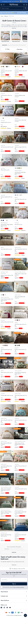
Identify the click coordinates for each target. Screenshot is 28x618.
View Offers (24, 1)
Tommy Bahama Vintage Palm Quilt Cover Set (20, 373)
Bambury (17, 347)
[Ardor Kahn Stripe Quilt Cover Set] (21, 312)
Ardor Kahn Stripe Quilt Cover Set (20, 325)
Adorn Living (18, 247)
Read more (14, 28)
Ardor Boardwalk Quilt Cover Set (6, 350)
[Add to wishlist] (12, 54)
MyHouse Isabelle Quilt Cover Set (6, 197)
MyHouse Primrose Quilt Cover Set (21, 466)
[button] (7, 49)
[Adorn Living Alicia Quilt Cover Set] (7, 410)
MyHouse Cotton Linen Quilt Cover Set (6, 71)
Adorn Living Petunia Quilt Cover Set (21, 249)
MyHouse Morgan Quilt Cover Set (21, 147)
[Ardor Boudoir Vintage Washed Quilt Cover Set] (7, 212)
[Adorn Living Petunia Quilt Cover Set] (21, 239)
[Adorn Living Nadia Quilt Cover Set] (21, 386)
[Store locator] (24, 4)
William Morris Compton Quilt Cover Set (20, 274)
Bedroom (6, 16)
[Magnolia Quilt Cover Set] (7, 110)
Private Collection (5, 297)
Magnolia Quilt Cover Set (6, 122)
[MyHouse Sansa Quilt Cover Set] (7, 137)
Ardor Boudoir (18, 170)
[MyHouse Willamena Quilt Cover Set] (21, 86)
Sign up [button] (14, 583)
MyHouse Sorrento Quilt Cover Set (21, 420)
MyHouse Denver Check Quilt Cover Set (20, 120)
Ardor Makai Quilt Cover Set (6, 249)
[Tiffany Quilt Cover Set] (7, 160)
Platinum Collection (5, 510)
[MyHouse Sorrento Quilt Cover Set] (21, 410)
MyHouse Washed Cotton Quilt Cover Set (21, 71)
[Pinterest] (7, 607)
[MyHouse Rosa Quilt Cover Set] (21, 479)
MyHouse (3, 69)
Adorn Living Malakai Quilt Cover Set (20, 297)
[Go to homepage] (14, 5)
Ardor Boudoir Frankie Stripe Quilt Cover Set (20, 173)
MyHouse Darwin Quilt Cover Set (6, 96)
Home (2, 16)
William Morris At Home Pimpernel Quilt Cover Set (19, 443)
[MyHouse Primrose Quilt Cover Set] (21, 456)
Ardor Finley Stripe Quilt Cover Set (20, 200)
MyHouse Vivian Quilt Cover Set (7, 322)
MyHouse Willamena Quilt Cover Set (20, 96)
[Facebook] (1, 607)
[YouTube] (10, 607)
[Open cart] (26, 4)
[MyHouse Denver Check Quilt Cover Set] (21, 110)
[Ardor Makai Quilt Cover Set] (7, 239)
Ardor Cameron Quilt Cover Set (7, 372)
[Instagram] (4, 607)
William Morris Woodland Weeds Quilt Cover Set (6, 489)
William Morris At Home (20, 272)
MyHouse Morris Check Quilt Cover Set (20, 535)
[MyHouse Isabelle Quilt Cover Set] (7, 187)
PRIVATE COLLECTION (19, 510)
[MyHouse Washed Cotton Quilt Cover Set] (21, 59)
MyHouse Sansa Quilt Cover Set (7, 147)
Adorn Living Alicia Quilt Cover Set (7, 420)
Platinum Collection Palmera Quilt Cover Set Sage (6, 512)
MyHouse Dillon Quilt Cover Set (7, 395)
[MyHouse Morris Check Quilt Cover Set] (21, 525)
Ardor (16, 197)
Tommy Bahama (18, 370)
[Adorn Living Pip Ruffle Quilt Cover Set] (7, 433)
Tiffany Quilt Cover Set (5, 170)
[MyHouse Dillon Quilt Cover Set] (7, 386)
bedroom (9, 25)
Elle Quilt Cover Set (18, 224)
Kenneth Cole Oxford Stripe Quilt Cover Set (6, 535)
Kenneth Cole (4, 533)
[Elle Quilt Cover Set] (21, 212)
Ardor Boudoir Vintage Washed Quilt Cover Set (7, 225)
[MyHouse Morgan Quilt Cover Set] (21, 137)
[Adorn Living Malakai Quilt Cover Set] (21, 287)
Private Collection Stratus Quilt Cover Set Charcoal (20, 512)
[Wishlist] (3, 4)
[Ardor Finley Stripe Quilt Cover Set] (21, 187)
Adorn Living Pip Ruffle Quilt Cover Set (6, 443)
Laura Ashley (3, 464)
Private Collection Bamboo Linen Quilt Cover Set (7, 299)
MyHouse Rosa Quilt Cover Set (21, 488)
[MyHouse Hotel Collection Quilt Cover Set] (7, 264)
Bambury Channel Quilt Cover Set (20, 350)
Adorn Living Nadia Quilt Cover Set (21, 396)
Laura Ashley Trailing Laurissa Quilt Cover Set (6, 466)
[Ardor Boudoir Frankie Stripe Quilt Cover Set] (21, 160)
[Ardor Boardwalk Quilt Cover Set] (7, 337)
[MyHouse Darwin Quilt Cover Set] (7, 86)
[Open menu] (1, 4)
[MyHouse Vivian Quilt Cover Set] (7, 312)
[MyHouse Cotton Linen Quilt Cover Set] (7, 59)
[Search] (25, 8)
